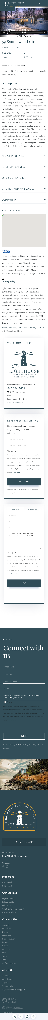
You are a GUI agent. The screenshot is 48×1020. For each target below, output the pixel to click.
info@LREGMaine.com (15, 856)
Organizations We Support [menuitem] (13, 989)
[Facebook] (3, 866)
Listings (12, 327)
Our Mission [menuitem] (7, 979)
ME (20, 327)
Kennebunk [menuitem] (7, 935)
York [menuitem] (4, 959)
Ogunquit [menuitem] (6, 949)
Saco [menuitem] (4, 952)
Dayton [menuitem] (5, 932)
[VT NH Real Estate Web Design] (24, 1001)
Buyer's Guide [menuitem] (8, 898)
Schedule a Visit (32, 509)
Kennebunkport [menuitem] (8, 938)
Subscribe (24, 481)
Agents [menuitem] (5, 982)
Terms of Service (13, 597)
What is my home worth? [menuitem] (13, 909)
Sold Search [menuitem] (7, 885)
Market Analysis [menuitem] (9, 912)
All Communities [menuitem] (9, 963)
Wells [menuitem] (4, 956)
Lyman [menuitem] (5, 945)
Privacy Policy (9, 281)
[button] (3, 21)
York (26, 327)
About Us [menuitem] (6, 975)
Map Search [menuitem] (7, 882)
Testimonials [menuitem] (7, 986)
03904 (41, 327)
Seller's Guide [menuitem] (8, 902)
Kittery (33, 327)
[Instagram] (7, 866)
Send (24, 583)
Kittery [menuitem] (5, 942)
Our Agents (19, 402)
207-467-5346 (16, 388)
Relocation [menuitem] (6, 905)
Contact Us (10, 402)
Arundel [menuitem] (5, 925)
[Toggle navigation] (44, 4)
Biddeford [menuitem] (6, 928)
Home (4, 327)
